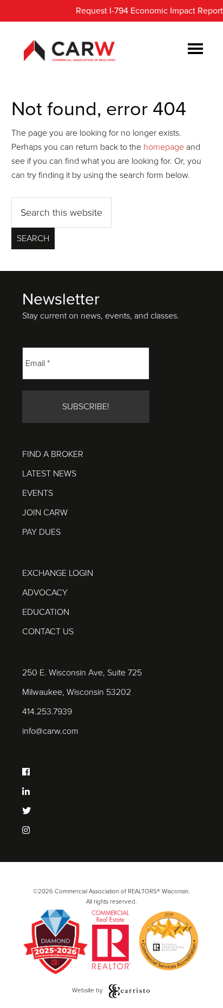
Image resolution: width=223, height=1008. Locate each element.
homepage (163, 147)
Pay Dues (41, 532)
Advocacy (45, 592)
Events (37, 493)
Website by (88, 990)
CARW (70, 51)
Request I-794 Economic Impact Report (149, 10)
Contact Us (48, 631)
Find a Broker (52, 454)
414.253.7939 (47, 711)
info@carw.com (50, 731)
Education (45, 612)
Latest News (49, 473)
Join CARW (45, 512)
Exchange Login (57, 573)
